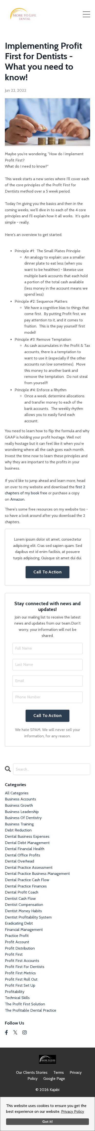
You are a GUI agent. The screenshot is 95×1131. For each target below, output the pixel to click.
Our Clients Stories (32, 1072)
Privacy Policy (72, 1111)
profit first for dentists (24, 966)
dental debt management (27, 842)
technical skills (17, 997)
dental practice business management (37, 873)
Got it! (47, 1121)
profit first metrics (20, 973)
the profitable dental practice (30, 1010)
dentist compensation (24, 904)
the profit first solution (25, 1004)
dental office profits (22, 855)
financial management (24, 929)
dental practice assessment (29, 867)
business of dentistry (23, 817)
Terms (58, 1072)
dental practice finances (26, 886)
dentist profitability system (28, 917)
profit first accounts (22, 960)
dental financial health (24, 848)
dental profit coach (21, 892)
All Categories (16, 793)
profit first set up (20, 985)
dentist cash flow (20, 898)
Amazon (17, 499)
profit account (17, 942)
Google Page (54, 1078)
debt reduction (18, 830)
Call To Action (47, 572)
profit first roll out (21, 979)
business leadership (22, 811)
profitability (14, 991)
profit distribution (20, 948)
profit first (14, 954)
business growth (19, 805)
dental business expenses (27, 836)
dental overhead (19, 861)
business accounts (20, 799)
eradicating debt (19, 923)
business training (19, 824)
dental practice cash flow (27, 880)
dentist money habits (23, 911)
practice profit (17, 935)
